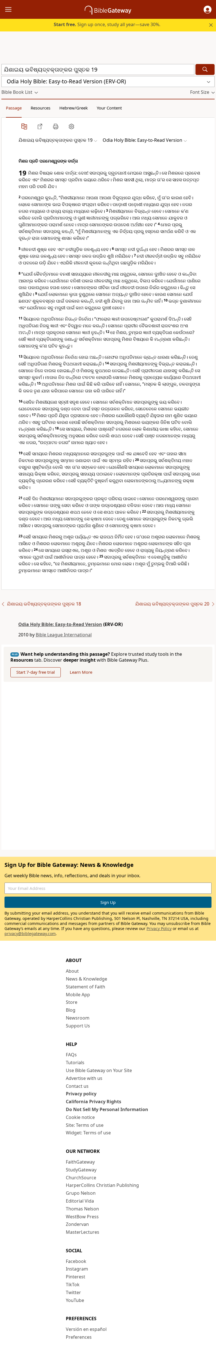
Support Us (78, 1026)
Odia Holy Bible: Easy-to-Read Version (60, 624)
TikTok (73, 1284)
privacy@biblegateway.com (30, 933)
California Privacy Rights (93, 1101)
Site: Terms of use (85, 1125)
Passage (14, 108)
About (72, 971)
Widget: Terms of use (88, 1133)
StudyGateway (81, 1170)
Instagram (77, 1269)
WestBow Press (82, 1217)
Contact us (77, 1086)
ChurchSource (81, 1178)
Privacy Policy (159, 928)
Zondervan (77, 1224)
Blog (70, 1010)
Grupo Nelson (81, 1193)
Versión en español (86, 1329)
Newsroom (77, 1018)
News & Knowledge (86, 979)
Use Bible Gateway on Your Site (99, 1070)
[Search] (205, 69)
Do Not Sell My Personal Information (107, 1109)
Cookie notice (80, 1117)
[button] (208, 9)
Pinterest (75, 1277)
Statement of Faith (85, 987)
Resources (40, 108)
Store (71, 1002)
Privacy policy (81, 1094)
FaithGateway (80, 1162)
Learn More (81, 672)
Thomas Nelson (82, 1209)
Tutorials (75, 1062)
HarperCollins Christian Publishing (102, 1185)
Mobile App (78, 994)
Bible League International (64, 635)
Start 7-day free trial (35, 672)
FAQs (71, 1055)
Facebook (76, 1261)
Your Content (109, 108)
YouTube (75, 1300)
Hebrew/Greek (73, 108)
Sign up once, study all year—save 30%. (107, 24)
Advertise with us (84, 1078)
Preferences (79, 1337)
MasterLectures (82, 1232)
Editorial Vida (80, 1201)
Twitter (73, 1292)
